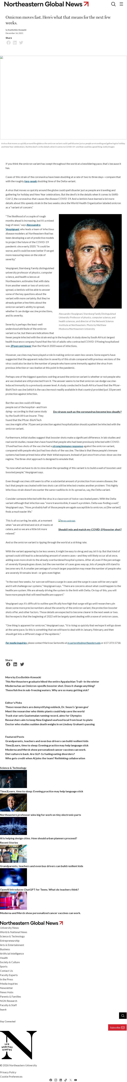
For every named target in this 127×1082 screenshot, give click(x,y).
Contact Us (6, 970)
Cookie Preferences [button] (11, 1076)
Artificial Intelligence (12, 953)
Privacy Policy (8, 1072)
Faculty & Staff (8, 1005)
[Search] (123, 1015)
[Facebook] (8, 42)
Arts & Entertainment (12, 944)
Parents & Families (10, 996)
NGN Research (8, 1000)
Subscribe (115, 1027)
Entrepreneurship (10, 940)
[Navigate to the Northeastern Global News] (49, 3)
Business (5, 949)
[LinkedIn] (14, 42)
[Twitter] (20, 42)
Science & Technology (12, 936)
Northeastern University (23, 1065)
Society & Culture (10, 962)
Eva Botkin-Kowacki (17, 30)
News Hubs (6, 992)
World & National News (13, 932)
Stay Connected (7, 1021)
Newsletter (6, 987)
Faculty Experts (9, 975)
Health (4, 957)
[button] (113, 4)
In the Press (6, 979)
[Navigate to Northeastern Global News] (63, 923)
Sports (3, 966)
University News (9, 927)
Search (3, 1009)
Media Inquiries (9, 983)
